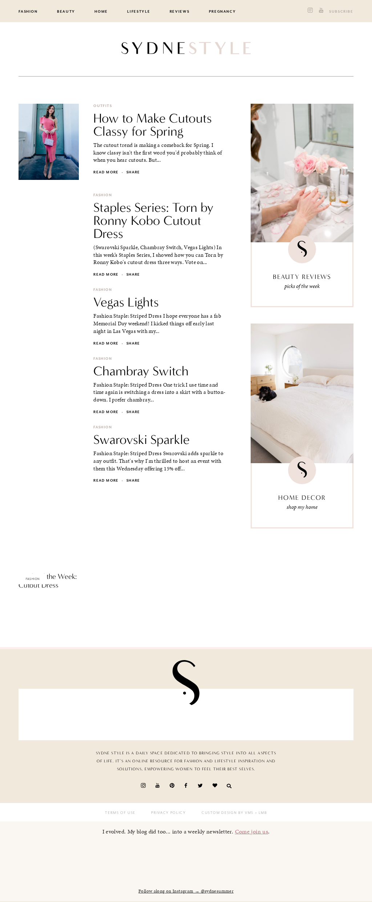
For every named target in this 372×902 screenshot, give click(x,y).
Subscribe (341, 11)
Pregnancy (222, 11)
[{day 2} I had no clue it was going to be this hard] (321, 714)
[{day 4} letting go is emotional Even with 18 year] (105, 714)
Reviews (180, 11)
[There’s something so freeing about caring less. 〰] (159, 714)
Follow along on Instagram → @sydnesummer (186, 891)
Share (133, 172)
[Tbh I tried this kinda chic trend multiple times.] (267, 714)
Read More (31, 600)
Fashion (28, 11)
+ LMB (260, 813)
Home (101, 11)
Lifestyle (138, 11)
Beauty (66, 11)
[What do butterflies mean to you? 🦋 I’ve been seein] (51, 714)
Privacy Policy (168, 813)
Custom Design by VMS (228, 813)
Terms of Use (120, 813)
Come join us (251, 831)
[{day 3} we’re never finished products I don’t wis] (213, 714)
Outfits (102, 106)
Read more (105, 172)
